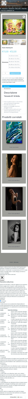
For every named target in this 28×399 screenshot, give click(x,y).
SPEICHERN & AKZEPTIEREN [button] (6, 394)
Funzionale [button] (2, 355)
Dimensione (5, 62)
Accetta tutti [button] (12, 274)
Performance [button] (3, 363)
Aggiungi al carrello (15, 73)
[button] (24, 17)
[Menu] (25, 3)
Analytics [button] (2, 370)
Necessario (3, 301)
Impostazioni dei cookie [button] (5, 274)
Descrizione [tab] (6, 86)
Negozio (5, 8)
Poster (24, 8)
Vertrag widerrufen (14, 397)
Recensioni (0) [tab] (7, 88)
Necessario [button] (2, 299)
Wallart (18, 8)
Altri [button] (1, 388)
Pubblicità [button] (2, 379)
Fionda (20, 78)
